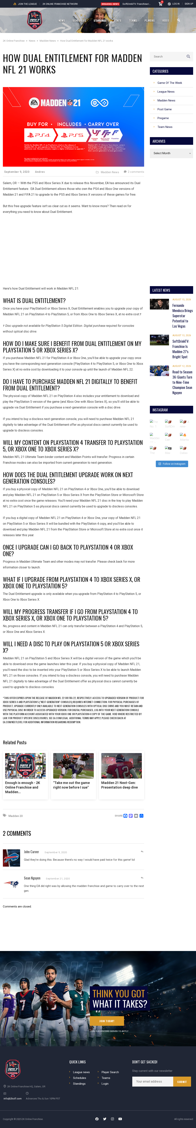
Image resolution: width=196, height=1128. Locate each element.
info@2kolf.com (13, 1098)
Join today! (106, 1021)
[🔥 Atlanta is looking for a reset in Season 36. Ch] (184, 437)
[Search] (179, 20)
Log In (176, 3)
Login (105, 1083)
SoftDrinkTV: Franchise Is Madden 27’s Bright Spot (150, 3)
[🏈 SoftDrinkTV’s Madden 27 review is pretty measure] (170, 424)
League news (81, 1072)
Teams (106, 1078)
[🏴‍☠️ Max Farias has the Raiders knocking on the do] (170, 451)
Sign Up (189, 3)
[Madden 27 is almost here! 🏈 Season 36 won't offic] (154, 437)
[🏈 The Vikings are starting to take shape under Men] (154, 451)
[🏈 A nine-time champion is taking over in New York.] (184, 424)
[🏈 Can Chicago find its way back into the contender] (170, 437)
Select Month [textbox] (162, 153)
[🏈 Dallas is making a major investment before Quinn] (184, 451)
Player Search (110, 1072)
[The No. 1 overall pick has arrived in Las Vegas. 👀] (154, 424)
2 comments (135, 171)
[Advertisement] (73, 247)
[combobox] (171, 153)
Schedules (79, 1078)
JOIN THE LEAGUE (27, 4)
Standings (79, 1083)
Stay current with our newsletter (152, 1071)
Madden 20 (15, 816)
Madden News (110, 172)
